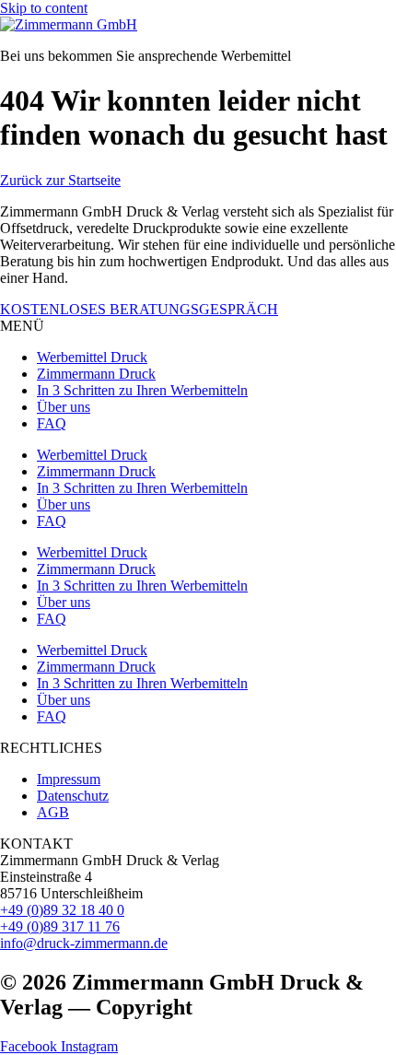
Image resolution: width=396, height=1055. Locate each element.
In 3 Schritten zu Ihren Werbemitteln (142, 390)
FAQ (51, 423)
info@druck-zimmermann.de (84, 943)
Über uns (63, 407)
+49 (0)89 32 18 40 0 (62, 910)
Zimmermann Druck (96, 373)
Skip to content (43, 8)
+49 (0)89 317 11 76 (60, 926)
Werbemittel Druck (92, 357)
